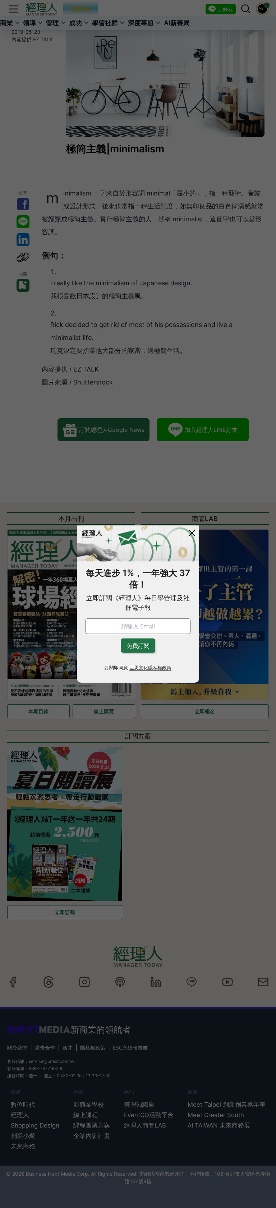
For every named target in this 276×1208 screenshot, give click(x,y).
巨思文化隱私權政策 (150, 667)
